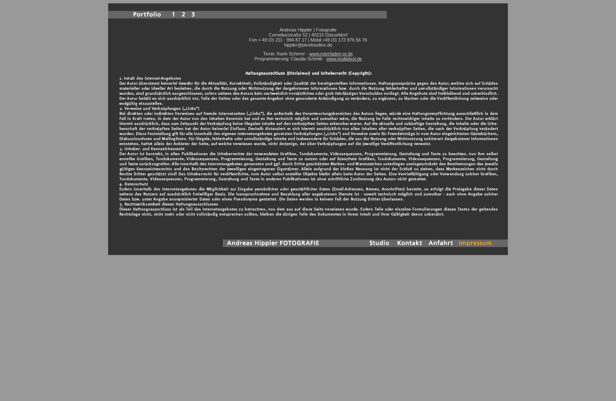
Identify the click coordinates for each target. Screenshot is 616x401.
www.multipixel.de (344, 58)
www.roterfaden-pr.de (331, 53)
